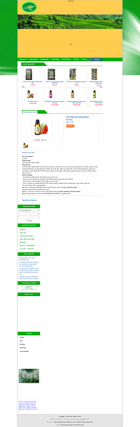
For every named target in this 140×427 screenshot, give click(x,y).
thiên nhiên (22, 409)
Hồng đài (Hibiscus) (49, 102)
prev (23, 87)
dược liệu (30, 401)
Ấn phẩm (23, 229)
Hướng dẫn (44, 59)
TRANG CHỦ (23, 59)
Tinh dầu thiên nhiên (26, 236)
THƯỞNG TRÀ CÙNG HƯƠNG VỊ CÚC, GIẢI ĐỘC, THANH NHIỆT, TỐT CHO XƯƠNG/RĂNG (29, 260)
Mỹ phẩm (23, 242)
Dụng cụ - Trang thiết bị (27, 245)
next (102, 87)
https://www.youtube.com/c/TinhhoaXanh (72, 425)
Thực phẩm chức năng (27, 239)
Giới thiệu (33, 59)
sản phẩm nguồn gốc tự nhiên (27, 405)
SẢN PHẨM (55, 59)
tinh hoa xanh (23, 401)
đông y (29, 407)
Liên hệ (84, 59)
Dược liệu (23, 233)
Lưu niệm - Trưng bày (27, 248)
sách (32, 406)
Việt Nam (28, 409)
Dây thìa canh (71, 102)
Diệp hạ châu (92, 102)
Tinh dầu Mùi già (92, 82)
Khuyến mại (66, 59)
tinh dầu (33, 407)
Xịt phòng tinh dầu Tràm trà (49, 82)
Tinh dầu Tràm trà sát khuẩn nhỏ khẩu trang (27, 83)
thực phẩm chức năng (27, 403)
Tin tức (76, 59)
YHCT (24, 407)
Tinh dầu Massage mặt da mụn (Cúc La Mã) (27, 103)
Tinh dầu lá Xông (71, 82)
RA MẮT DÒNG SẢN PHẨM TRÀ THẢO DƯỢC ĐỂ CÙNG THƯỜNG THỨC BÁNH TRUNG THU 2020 (28, 274)
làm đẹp (30, 403)
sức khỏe (25, 403)
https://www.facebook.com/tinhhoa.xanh (64, 422)
